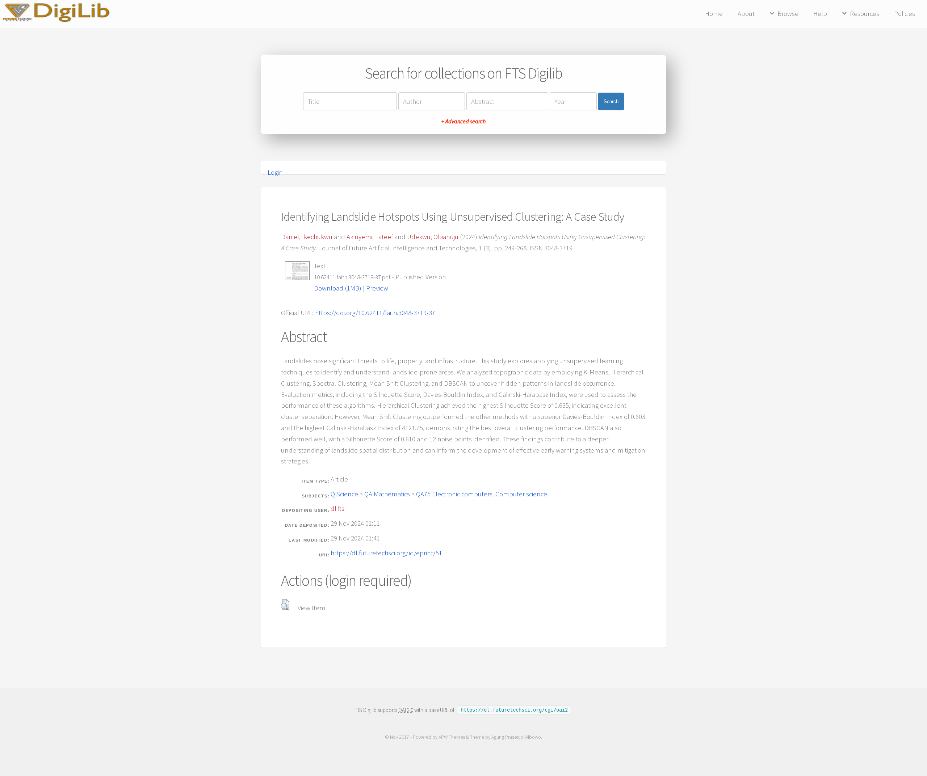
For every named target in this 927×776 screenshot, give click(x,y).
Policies (904, 13)
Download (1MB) (337, 288)
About (746, 13)
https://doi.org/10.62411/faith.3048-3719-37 (375, 313)
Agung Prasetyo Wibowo (516, 737)
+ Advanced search (463, 121)
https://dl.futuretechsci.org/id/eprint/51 (386, 553)
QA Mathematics (387, 494)
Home (714, 13)
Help (820, 13)
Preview (377, 288)
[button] (285, 604)
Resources (864, 13)
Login (275, 172)
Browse (787, 13)
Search (611, 101)
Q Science (344, 494)
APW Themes (452, 737)
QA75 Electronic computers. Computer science (481, 494)
